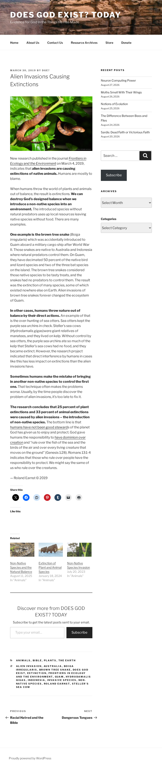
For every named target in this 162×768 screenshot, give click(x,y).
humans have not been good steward (39, 427)
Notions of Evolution (114, 104)
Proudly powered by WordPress (30, 758)
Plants (50, 660)
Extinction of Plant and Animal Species (50, 567)
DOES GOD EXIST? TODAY (65, 14)
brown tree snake (55, 669)
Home (14, 42)
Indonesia (36, 680)
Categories (108, 219)
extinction (37, 673)
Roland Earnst (57, 683)
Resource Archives (84, 42)
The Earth (67, 660)
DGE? (46, 70)
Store (109, 42)
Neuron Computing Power (118, 80)
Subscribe (79, 632)
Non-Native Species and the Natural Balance (21, 567)
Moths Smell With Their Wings (121, 92)
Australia (53, 666)
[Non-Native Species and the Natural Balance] (22, 550)
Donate (126, 42)
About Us (32, 42)
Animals (23, 660)
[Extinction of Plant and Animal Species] (51, 550)
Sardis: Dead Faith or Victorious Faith (125, 132)
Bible (37, 660)
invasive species (62, 680)
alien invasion (29, 666)
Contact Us (55, 42)
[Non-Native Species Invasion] (79, 550)
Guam (59, 676)
